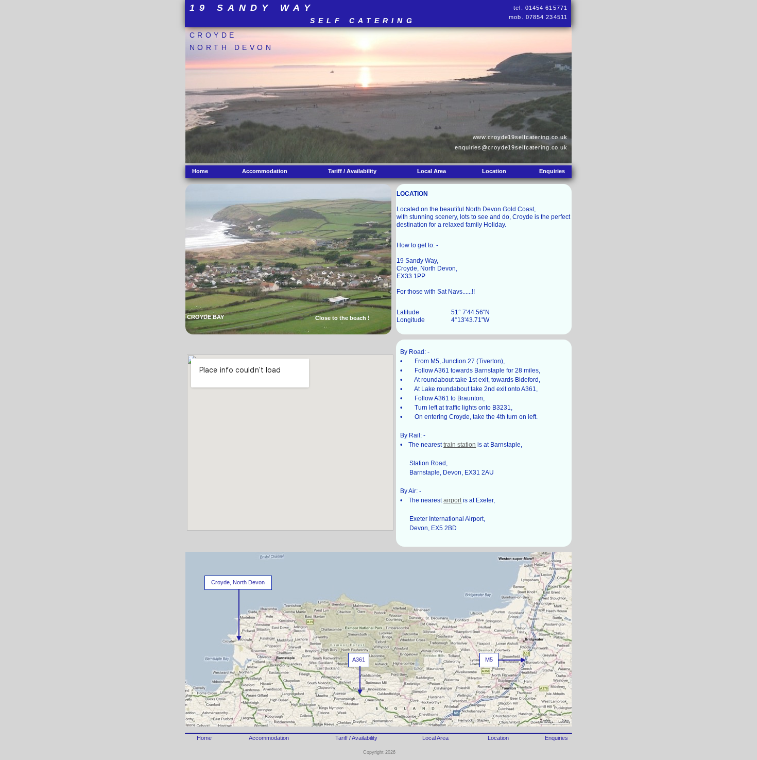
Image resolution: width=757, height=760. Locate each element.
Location (494, 171)
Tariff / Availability (352, 171)
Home (200, 171)
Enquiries (552, 171)
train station (459, 444)
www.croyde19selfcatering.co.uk (520, 137)
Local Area (431, 171)
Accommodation (264, 171)
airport (452, 500)
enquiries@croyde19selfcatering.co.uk (511, 147)
